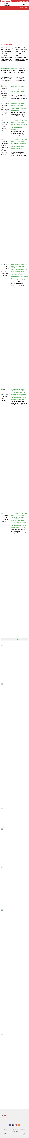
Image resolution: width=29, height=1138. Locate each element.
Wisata (12, 93)
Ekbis (12, 268)
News (7, 68)
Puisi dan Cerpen (15, 527)
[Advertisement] (14, 26)
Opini (24, 108)
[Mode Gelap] (24, 4)
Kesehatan (19, 88)
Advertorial (14, 86)
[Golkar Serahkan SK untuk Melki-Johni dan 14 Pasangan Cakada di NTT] (5, 574)
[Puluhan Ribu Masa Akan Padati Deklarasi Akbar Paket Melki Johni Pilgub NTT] (5, 110)
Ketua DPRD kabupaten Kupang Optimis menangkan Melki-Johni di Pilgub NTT (19, 97)
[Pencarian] (27, 4)
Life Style (23, 107)
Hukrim (18, 143)
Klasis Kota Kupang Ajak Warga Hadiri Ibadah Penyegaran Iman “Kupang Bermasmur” (6, 59)
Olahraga (13, 91)
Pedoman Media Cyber (16, 148)
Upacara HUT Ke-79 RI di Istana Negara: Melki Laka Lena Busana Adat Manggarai (19, 404)
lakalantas (24, 124)
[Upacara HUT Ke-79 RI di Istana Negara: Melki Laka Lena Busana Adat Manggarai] (5, 449)
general (3, 68)
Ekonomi (16, 268)
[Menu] (2, 4)
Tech (20, 279)
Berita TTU (13, 88)
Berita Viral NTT (15, 105)
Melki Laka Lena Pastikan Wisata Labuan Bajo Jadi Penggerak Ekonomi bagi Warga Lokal (21, 79)
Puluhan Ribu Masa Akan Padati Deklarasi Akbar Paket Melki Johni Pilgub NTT (18, 115)
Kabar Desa (13, 124)
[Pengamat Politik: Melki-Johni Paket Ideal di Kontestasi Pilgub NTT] (5, 128)
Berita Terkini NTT (22, 86)
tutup (3, 1115)
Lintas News (20, 89)
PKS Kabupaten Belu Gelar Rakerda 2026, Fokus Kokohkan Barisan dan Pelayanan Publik (6, 79)
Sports (16, 279)
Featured (21, 105)
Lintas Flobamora (15, 108)
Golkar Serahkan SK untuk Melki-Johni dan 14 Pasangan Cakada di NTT (19, 531)
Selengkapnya (14, 639)
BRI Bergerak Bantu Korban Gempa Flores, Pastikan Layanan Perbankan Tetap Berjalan (21, 59)
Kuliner (18, 107)
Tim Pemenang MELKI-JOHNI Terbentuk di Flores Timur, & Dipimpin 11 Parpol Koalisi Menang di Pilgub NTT (19, 155)
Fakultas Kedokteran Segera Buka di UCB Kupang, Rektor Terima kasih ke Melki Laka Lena (18, 284)
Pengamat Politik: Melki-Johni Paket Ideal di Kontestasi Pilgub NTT (18, 133)
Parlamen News (13, 68)
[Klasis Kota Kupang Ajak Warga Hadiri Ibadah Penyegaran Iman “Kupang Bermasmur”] (7, 51)
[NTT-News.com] (7, 4)
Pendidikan (14, 129)
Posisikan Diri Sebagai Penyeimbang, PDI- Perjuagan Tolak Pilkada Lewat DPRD (13, 72)
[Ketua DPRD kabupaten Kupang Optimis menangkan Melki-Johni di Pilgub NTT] (5, 92)
